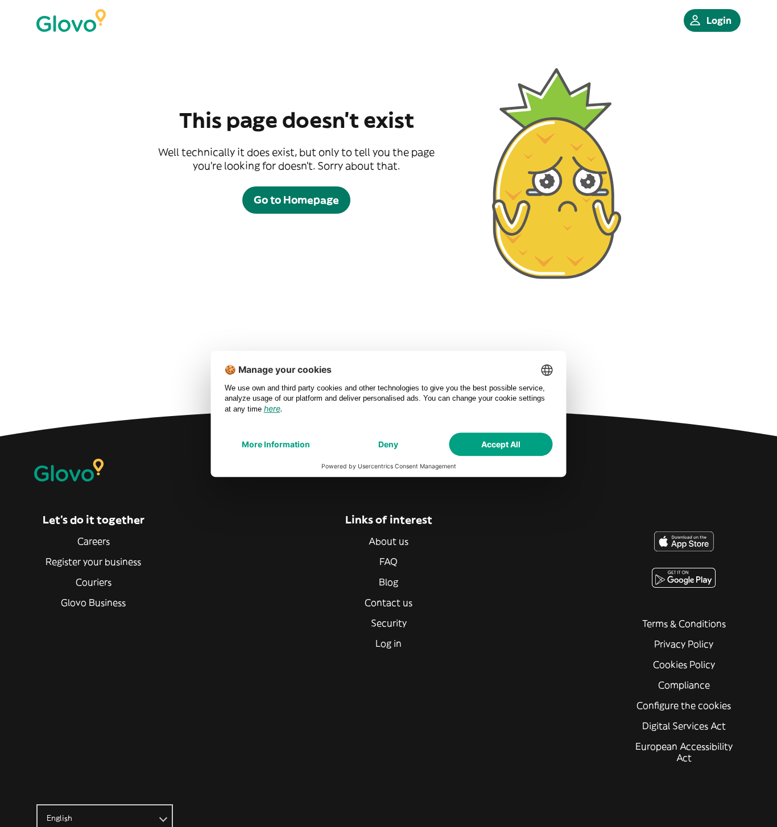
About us (388, 541)
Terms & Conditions (684, 623)
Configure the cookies (684, 705)
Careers (93, 541)
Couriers (93, 582)
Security (389, 623)
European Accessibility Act (684, 752)
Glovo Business (93, 602)
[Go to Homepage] (71, 20)
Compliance (684, 685)
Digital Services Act (684, 726)
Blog (388, 582)
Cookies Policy (684, 664)
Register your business (93, 561)
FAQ (388, 561)
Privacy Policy (683, 644)
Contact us (388, 602)
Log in (388, 643)
